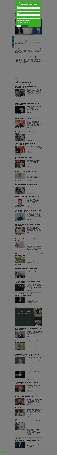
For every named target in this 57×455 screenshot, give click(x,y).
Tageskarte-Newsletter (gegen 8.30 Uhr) (23, 22)
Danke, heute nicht (25, 25)
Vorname (18, 6)
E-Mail (18, 13)
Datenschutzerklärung (24, 23)
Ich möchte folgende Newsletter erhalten (23, 20)
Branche (18, 17)
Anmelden (18, 25)
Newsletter (4, 452)
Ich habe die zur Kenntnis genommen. (27, 23)
